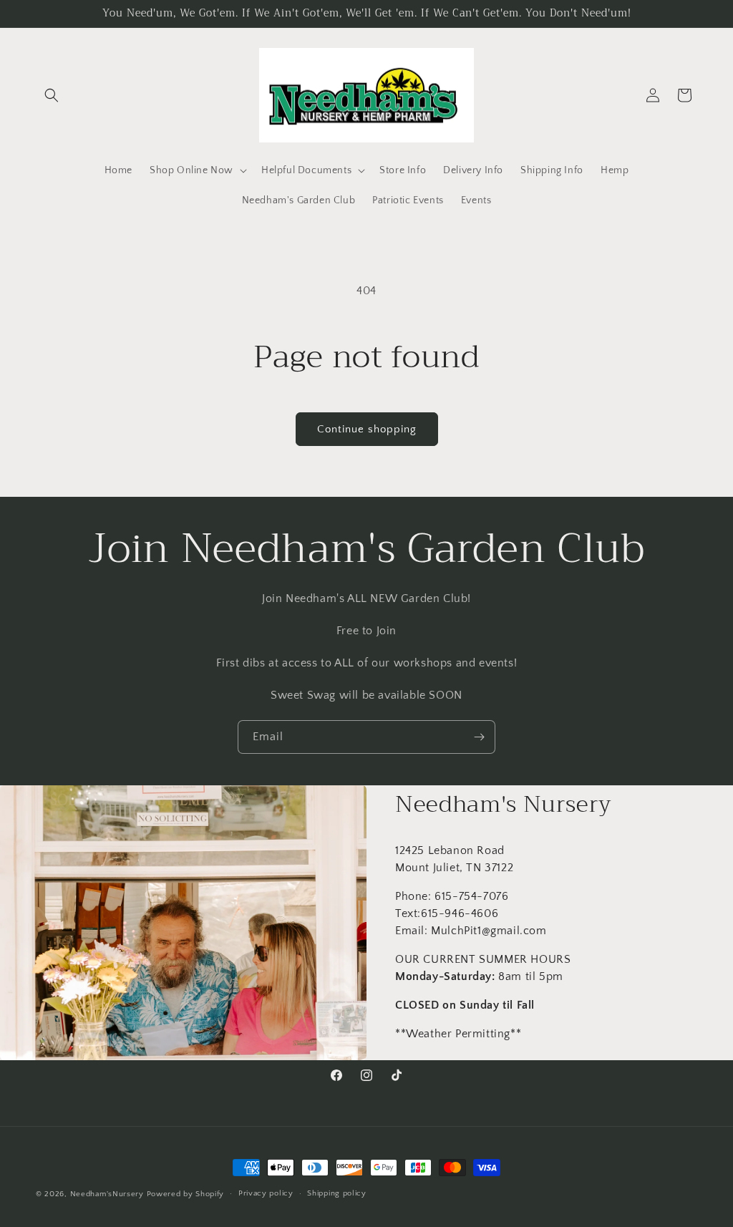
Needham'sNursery (107, 1194)
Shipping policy (336, 1193)
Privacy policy (265, 1193)
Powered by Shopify (186, 1194)
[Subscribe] (479, 737)
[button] (51, 95)
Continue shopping (367, 429)
